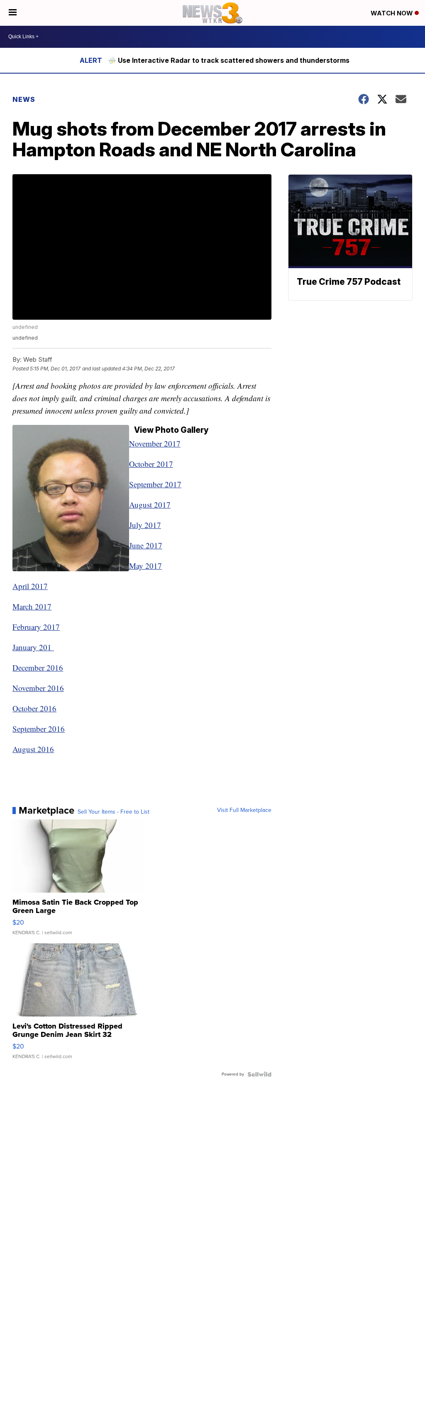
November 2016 (38, 688)
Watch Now (393, 13)
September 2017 (155, 484)
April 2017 (30, 586)
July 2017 (145, 525)
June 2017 (145, 545)
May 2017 (145, 565)
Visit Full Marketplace (244, 810)
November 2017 (155, 443)
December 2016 (37, 667)
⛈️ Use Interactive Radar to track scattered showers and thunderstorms (228, 60)
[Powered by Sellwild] (259, 1074)
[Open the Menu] (12, 13)
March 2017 (31, 606)
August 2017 (150, 504)
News (23, 99)
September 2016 (38, 728)
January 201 (33, 647)
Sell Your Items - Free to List (113, 812)
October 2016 (34, 708)
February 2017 (36, 627)
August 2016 (33, 749)
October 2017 (151, 464)
